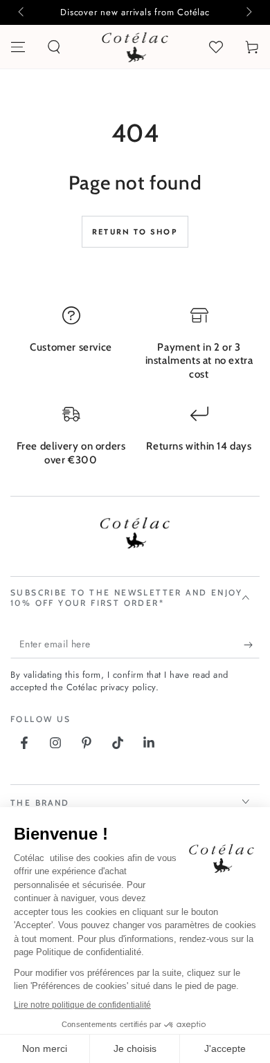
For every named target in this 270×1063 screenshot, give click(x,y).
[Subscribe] (252, 644)
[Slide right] (248, 12)
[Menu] (18, 47)
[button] (54, 47)
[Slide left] (22, 12)
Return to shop (135, 231)
